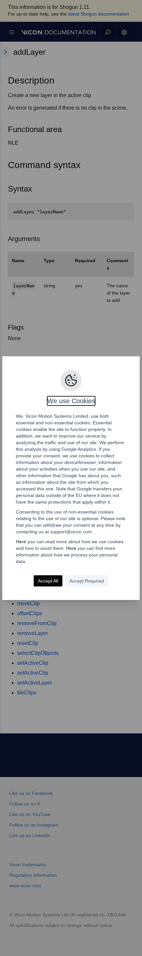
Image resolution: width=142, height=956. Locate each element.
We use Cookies (71, 401)
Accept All (48, 581)
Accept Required (86, 581)
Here (21, 541)
